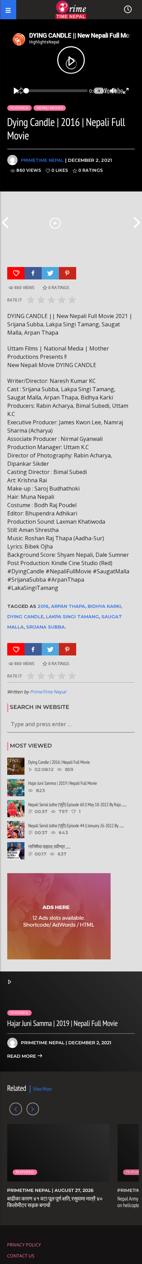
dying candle (25, 616)
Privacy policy (24, 1245)
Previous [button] (5, 222)
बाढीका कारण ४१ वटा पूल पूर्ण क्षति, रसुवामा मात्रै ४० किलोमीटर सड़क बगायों (55, 1202)
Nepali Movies (50, 108)
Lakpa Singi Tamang (72, 616)
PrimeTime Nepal (42, 160)
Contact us (20, 1256)
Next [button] (137, 222)
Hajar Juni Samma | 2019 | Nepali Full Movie (62, 1023)
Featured (19, 108)
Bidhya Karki (104, 606)
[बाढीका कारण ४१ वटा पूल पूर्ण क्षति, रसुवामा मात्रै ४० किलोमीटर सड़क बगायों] (55, 222)
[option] (55, 222)
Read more (22, 1056)
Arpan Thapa (68, 606)
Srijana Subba (45, 627)
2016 (43, 606)
